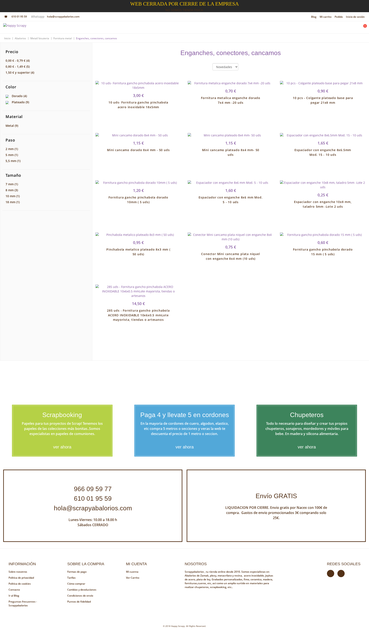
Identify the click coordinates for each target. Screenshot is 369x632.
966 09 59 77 (93, 488)
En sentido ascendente (245, 67)
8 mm (12, 190)
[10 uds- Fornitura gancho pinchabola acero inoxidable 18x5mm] (138, 85)
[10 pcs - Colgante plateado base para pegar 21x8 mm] (323, 83)
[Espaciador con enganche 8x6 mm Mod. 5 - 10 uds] (231, 182)
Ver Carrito (132, 577)
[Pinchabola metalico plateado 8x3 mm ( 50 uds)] (138, 234)
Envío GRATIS (276, 495)
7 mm (12, 184)
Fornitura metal (62, 38)
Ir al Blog (14, 595)
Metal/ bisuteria (39, 38)
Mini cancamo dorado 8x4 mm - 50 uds (138, 150)
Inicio (7, 38)
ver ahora (62, 447)
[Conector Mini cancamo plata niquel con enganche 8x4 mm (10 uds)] (231, 236)
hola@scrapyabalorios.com (63, 16)
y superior (20, 72)
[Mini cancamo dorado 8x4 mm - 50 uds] (138, 135)
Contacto (14, 589)
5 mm (12, 155)
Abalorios (20, 38)
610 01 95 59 (19, 16)
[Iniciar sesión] (351, 28)
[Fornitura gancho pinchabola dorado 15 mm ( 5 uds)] (323, 234)
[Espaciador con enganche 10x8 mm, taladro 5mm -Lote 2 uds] (323, 184)
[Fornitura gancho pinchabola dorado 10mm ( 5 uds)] (138, 182)
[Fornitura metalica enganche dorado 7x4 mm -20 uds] (231, 83)
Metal (12, 126)
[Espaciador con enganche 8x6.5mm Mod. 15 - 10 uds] (323, 135)
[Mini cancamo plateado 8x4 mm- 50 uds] (231, 135)
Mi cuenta (132, 572)
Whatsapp (38, 17)
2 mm (12, 149)
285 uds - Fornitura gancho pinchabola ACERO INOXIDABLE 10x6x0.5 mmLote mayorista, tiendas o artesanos (138, 315)
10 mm (13, 196)
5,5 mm (13, 161)
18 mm (13, 202)
